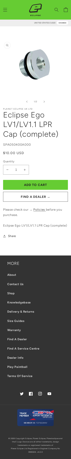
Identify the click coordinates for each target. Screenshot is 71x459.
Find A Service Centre (23, 348)
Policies (39, 209)
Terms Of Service (20, 376)
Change (62, 23)
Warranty (14, 330)
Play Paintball (17, 367)
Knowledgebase (19, 302)
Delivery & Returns (20, 311)
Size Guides (16, 321)
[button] (5, 9)
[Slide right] (44, 102)
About (11, 275)
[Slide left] (27, 102)
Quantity (9, 161)
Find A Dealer (17, 339)
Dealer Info (15, 357)
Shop (11, 293)
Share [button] (12, 236)
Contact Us (15, 284)
